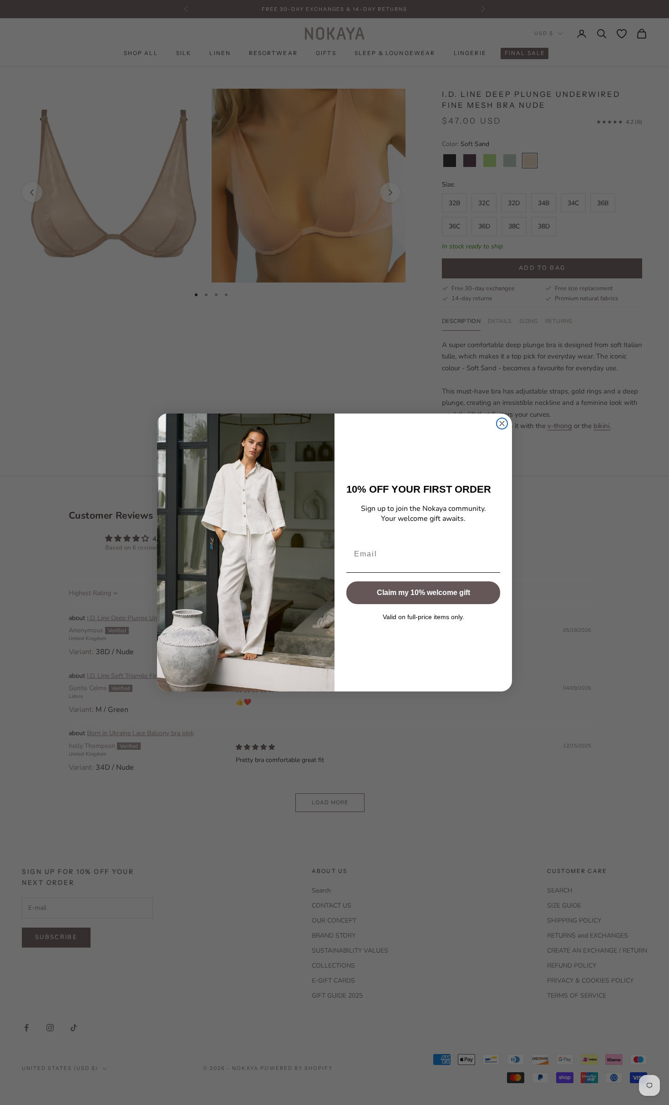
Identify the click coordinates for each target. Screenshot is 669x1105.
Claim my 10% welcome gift (423, 592)
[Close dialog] (502, 423)
